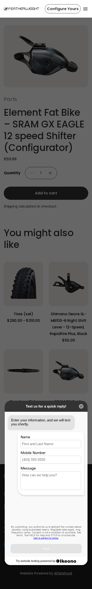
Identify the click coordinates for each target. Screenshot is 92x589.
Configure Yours (63, 9)
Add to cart (46, 193)
